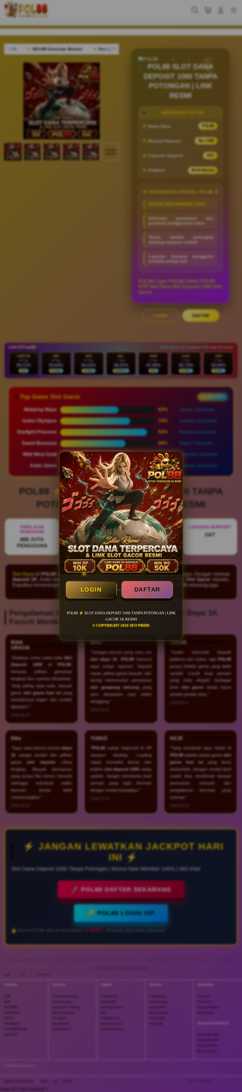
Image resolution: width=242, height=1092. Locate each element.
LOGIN (91, 589)
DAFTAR (147, 589)
